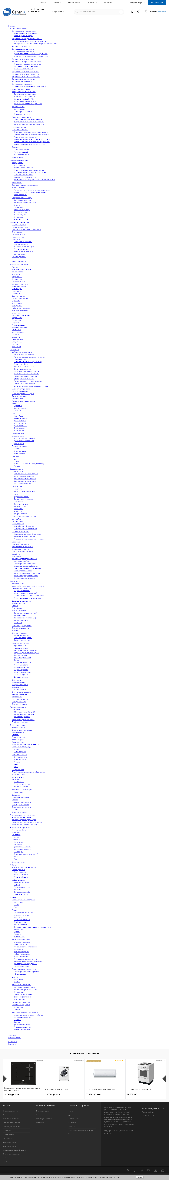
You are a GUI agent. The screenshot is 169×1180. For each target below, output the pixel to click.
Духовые (15, 977)
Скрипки (17, 1009)
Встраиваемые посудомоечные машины (27, 39)
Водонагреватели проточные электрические (30, 192)
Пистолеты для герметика (22, 626)
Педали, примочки (20, 924)
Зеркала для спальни (22, 882)
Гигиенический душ (21, 418)
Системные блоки (18, 862)
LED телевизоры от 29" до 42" (24, 714)
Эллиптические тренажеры (22, 730)
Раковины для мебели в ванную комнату (29, 464)
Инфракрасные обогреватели (25, 202)
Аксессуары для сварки (21, 643)
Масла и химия (17, 521)
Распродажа (40, 1123)
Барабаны (17, 1020)
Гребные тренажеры (19, 737)
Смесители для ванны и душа (23, 394)
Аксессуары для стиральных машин (25, 824)
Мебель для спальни (19, 880)
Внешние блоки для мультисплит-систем (29, 170)
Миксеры (15, 335)
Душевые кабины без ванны (24, 438)
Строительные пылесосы (21, 692)
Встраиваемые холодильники (23, 49)
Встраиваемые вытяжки (21, 46)
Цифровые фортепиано (22, 997)
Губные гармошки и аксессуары (24, 969)
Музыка (13, 897)
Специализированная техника (23, 551)
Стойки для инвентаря (20, 805)
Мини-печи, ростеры (19, 286)
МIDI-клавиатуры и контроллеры (26, 990)
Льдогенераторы (18, 281)
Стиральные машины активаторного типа (29, 144)
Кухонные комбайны (19, 327)
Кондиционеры (17, 163)
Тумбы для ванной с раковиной (25, 376)
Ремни (16, 907)
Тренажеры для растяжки (21, 802)
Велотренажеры (18, 732)
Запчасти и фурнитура (22, 944)
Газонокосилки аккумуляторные (26, 474)
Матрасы (17, 890)
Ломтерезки (16, 330)
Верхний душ (18, 416)
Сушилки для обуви (19, 257)
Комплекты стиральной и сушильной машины (31, 132)
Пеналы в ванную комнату (24, 367)
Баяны (16, 905)
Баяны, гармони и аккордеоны (23, 900)
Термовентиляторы (21, 219)
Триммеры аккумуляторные (24, 536)
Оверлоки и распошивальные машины (26, 230)
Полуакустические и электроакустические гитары (32, 927)
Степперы (15, 735)
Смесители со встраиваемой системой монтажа (30, 386)
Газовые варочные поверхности (26, 66)
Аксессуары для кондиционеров (24, 820)
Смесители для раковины (21, 389)
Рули (15, 859)
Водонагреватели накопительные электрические (32, 190)
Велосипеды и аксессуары (22, 790)
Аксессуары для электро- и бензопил (27, 568)
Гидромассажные (20, 408)
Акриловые (18, 406)
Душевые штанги (20, 428)
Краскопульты (17, 687)
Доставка (57, 3)
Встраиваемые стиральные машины (25, 72)
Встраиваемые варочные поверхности (26, 62)
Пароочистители (18, 237)
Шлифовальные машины (21, 601)
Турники (15, 809)
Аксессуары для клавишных (24, 987)
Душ (13, 414)
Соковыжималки (18, 296)
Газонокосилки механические (25, 479)
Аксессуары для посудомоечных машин (27, 822)
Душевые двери (18, 433)
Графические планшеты (22, 847)
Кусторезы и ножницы (20, 549)
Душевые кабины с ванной (24, 441)
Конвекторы (18, 207)
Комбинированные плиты (23, 112)
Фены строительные (19, 694)
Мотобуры (16, 554)
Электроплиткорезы (19, 704)
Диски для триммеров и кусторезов (27, 573)
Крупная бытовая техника (20, 89)
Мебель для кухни (18, 870)
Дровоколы (16, 542)
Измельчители (17, 272)
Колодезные (18, 501)
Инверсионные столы (20, 774)
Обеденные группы (21, 874)
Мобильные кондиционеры (24, 168)
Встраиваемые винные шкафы (23, 79)
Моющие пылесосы (21, 244)
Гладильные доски (19, 225)
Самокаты (16, 795)
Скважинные (18, 509)
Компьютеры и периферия (20, 827)
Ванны (14, 403)
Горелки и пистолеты (21, 645)
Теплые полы (18, 217)
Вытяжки (15, 147)
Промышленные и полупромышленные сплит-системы (34, 180)
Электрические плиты (22, 114)
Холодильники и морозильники (24, 92)
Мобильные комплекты (22, 954)
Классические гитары (22, 920)
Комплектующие (20, 359)
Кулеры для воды (18, 325)
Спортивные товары (18, 725)
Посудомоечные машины (21, 117)
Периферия (16, 840)
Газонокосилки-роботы (22, 483)
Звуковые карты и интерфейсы (25, 947)
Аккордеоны (18, 902)
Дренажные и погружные (23, 499)
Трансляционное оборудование (25, 964)
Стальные (17, 411)
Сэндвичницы (17, 342)
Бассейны (15, 779)
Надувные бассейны (21, 787)
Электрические (19, 453)
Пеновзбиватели (18, 339)
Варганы (17, 982)
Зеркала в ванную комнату (24, 354)
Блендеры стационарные (21, 269)
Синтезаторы (19, 992)
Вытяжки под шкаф (21, 152)
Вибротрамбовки (18, 682)
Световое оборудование (21, 1002)
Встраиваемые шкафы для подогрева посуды (29, 86)
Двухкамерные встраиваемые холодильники (30, 54)
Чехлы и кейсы (19, 999)
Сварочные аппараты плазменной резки (29, 595)
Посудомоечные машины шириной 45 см (29, 122)
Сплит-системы (19, 165)
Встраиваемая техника (18, 28)
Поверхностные (20, 506)
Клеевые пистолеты (19, 603)
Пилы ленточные (20, 615)
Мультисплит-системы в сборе (25, 177)
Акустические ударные (22, 1017)
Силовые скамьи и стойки (21, 807)
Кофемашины (17, 277)
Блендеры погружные (20, 310)
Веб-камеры (18, 842)
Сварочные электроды (22, 672)
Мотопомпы (16, 556)
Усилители (17, 934)
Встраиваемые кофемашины (23, 59)
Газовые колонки (20, 195)
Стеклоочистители (19, 254)
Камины (17, 205)
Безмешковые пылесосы (23, 242)
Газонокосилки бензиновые (24, 476)
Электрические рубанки (21, 699)
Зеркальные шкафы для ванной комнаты (29, 357)
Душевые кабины (18, 436)
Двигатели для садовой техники (24, 517)
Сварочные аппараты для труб (25, 593)
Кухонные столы (20, 872)
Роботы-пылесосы (21, 249)
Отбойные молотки (19, 690)
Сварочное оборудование (21, 588)
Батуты (16, 749)
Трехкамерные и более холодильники (28, 104)
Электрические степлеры (21, 628)
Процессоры (18, 929)
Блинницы (16, 313)
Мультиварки (17, 289)
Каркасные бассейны (22, 784)
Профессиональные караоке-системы (28, 961)
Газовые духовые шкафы (23, 36)
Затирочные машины (20, 685)
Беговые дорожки (18, 727)
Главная (43, 3)
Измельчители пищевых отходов (24, 401)
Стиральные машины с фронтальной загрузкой (31, 134)
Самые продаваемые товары (84, 1053)
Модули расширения (21, 956)
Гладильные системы (20, 227)
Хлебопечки (16, 347)
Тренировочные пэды (22, 1025)
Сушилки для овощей (20, 298)
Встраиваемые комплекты (22, 81)
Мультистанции (18, 777)
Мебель (13, 865)
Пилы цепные (17, 486)
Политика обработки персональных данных (81, 1132)
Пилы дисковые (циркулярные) (25, 613)
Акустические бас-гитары (23, 912)
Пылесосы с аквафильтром (24, 246)
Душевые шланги (20, 426)
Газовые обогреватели (22, 200)
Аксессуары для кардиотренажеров (25, 744)
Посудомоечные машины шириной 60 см (29, 124)
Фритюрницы (17, 303)
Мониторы (16, 832)
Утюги (14, 259)
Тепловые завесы (20, 212)
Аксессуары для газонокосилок (25, 564)
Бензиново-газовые (21, 635)
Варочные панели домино (23, 69)
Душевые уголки (18, 444)
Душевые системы (20, 423)
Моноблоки (16, 835)
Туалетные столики (21, 894)
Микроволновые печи (20, 284)
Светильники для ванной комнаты (27, 371)
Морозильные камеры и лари (25, 101)
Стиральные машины (20, 130)
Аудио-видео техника (18, 707)
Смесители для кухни (20, 391)
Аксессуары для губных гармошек (26, 972)
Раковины (17, 461)
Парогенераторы (18, 234)
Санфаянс (15, 456)
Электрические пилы (19, 611)
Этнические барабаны (22, 1029)
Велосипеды (18, 792)
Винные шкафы (17, 157)
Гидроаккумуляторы (21, 497)
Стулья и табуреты (21, 877)
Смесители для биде (19, 396)
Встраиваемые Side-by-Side (24, 51)
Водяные (17, 448)
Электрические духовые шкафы (25, 33)
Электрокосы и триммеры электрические (29, 539)
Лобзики (15, 606)
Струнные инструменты (21, 1005)
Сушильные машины (19, 127)
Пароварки (16, 294)
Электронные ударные (22, 1027)
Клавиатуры (18, 852)
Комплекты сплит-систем (23, 175)
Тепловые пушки (20, 215)
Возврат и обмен (74, 3)
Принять (140, 1177)
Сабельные (18, 623)
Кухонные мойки (18, 398)
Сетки (16, 767)
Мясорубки (16, 337)
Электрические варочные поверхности (28, 64)
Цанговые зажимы (21, 677)
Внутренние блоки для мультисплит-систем (30, 172)
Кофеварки (16, 274)
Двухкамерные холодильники (25, 94)
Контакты (108, 3)
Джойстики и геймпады (22, 849)
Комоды (17, 885)
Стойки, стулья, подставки (23, 994)
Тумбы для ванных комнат (24, 379)
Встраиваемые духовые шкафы (24, 31)
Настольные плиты (19, 291)
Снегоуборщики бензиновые (24, 526)
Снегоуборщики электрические (25, 529)
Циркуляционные (20, 514)
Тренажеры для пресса (20, 797)
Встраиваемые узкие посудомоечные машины (31, 41)
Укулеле (17, 932)
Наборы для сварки (21, 655)
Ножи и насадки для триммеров (26, 576)
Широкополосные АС (21, 966)
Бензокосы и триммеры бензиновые (27, 534)
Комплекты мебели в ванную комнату (28, 362)
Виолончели (18, 1007)
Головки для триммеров (23, 571)
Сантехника (14, 350)
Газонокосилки (17, 471)
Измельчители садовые (21, 544)
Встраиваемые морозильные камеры (26, 77)
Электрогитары (19, 937)
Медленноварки (18, 332)
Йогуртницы (16, 320)
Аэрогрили (16, 267)
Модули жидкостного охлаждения (26, 653)
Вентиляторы (17, 183)
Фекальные (18, 511)
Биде (15, 459)
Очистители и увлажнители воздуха (25, 185)
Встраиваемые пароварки (22, 84)
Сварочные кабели (21, 665)
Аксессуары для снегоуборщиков (26, 566)
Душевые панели (20, 421)
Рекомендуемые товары (44, 1119)
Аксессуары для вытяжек (21, 817)
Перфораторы (17, 608)
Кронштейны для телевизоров (23, 720)
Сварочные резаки (21, 670)
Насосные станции (21, 504)
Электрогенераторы (19, 633)
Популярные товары (43, 1111)
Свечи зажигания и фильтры (24, 578)
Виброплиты (16, 680)
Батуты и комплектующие (21, 747)
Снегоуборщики (18, 524)
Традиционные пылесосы (23, 251)
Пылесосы (16, 239)
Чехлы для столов (20, 759)
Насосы (15, 494)
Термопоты (16, 301)
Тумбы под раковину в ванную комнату (28, 381)
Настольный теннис (19, 755)
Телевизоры (16, 709)
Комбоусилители (20, 922)
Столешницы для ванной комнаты (26, 374)
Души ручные (19, 430)
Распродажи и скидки (43, 1115)
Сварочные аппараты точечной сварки (28, 598)
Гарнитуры (18, 844)
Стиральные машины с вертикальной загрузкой (32, 139)
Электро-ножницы (19, 702)
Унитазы (17, 466)
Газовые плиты (19, 109)
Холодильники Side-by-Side (24, 99)
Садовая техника (16, 469)
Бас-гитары (18, 917)
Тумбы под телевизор (20, 722)
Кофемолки (16, 322)
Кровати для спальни (22, 887)
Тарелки (17, 1022)
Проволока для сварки (22, 658)
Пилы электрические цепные (24, 491)
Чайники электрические (21, 308)
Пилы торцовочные (21, 620)
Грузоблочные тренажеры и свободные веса (28, 772)
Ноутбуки (15, 837)
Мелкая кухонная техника (19, 265)
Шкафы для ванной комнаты (24, 383)
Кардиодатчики (18, 742)
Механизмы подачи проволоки (25, 650)
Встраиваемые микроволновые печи (26, 74)
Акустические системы (22, 942)
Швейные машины (19, 262)
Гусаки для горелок (21, 648)
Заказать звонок (157, 2)
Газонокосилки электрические (25, 481)
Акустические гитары (22, 915)
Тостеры (15, 344)
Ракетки (17, 762)
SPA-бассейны (19, 782)
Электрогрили (17, 306)
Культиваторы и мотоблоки (22, 547)
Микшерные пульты (21, 952)
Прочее (16, 660)
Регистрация (140, 3)
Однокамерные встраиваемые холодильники (31, 56)
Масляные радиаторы (22, 210)
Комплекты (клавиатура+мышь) (26, 854)
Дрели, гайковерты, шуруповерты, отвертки (28, 586)
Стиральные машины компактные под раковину (32, 142)
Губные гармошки (20, 974)
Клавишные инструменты (21, 985)
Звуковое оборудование (21, 940)
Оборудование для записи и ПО (25, 959)
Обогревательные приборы (22, 198)
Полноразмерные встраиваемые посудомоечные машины (35, 43)
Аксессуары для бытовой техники (22, 815)
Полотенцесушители (19, 446)
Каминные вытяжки (21, 149)
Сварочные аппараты (22, 591)
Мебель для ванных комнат (22, 352)
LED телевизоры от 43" (22, 717)
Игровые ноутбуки (19, 830)
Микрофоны (18, 949)
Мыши (16, 856)
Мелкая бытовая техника (19, 222)
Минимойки (16, 519)
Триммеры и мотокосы (20, 532)
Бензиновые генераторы (23, 638)
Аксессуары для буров (22, 561)
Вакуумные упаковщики (21, 315)
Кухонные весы (17, 279)
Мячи (16, 764)
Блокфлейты (18, 979)
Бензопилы (18, 489)
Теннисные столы (20, 757)
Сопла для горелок (21, 674)
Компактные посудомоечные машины (28, 119)
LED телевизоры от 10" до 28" (24, 712)
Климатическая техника (19, 160)
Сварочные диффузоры (22, 662)
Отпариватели (17, 232)
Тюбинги (15, 800)
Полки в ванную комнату (23, 369)
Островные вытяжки (21, 154)
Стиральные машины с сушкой (25, 137)
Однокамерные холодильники (25, 96)
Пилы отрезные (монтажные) (25, 618)
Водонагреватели (18, 187)
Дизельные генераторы (22, 640)
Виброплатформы (18, 740)
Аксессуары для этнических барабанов (28, 1015)
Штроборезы (17, 697)
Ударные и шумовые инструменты (25, 1012)
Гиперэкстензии (18, 770)
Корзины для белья (21, 364)
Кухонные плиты (18, 107)
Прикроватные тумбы (22, 892)
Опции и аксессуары (19, 812)
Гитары (14, 910)
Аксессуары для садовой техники (24, 559)
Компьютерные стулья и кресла (24, 867)
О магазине (92, 3)
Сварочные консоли (21, 667)
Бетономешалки (18, 583)
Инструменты (15, 581)
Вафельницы (17, 318)
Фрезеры (15, 630)
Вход (132, 3)
